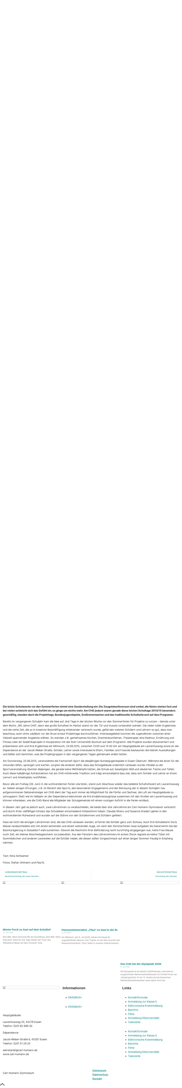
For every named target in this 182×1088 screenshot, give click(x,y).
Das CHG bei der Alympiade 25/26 (140, 964)
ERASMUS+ (75, 997)
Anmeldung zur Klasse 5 (142, 1001)
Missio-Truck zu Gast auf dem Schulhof (27, 929)
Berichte (133, 1009)
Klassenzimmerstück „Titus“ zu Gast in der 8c (90, 929)
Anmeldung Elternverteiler (143, 1017)
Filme (131, 1013)
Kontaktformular (138, 997)
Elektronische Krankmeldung (145, 1005)
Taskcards (134, 1022)
